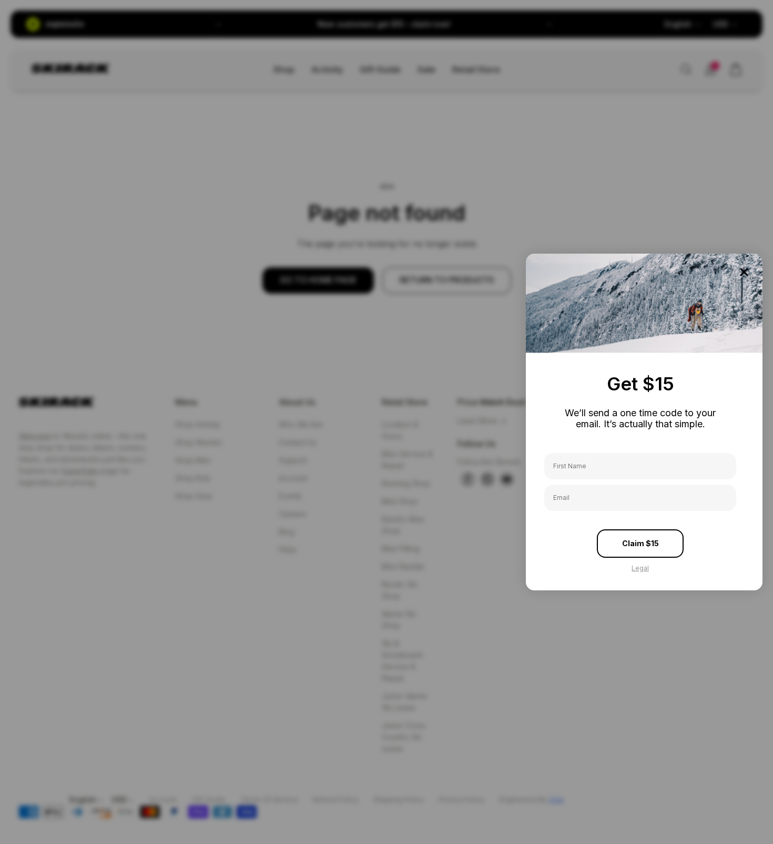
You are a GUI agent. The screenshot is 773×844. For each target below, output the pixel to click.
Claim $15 (640, 543)
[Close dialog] (744, 272)
